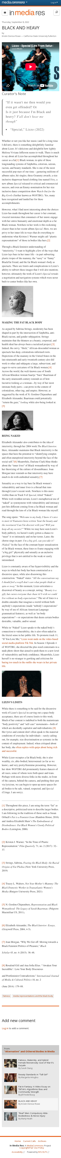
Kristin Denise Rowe (11, 36)
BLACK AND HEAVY (27, 1101)
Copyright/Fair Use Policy (31, 1147)
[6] (15, 461)
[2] (48, 240)
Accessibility (17, 1152)
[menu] (5, 12)
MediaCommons (35, 1145)
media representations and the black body (33, 996)
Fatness (6, 996)
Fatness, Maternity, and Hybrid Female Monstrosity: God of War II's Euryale (36, 1063)
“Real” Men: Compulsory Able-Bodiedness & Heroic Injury (33, 1114)
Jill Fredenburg (28, 1094)
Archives (42, 1141)
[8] (54, 728)
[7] (41, 477)
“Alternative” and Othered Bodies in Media (29, 1051)
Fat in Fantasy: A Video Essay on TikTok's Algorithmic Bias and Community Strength (34, 1089)
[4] (50, 367)
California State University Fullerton (40, 36)
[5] (3, 406)
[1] (17, 160)
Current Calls (29, 1141)
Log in (53, 2)
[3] (53, 344)
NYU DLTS (42, 1152)
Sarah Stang (26, 1068)
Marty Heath (26, 1118)
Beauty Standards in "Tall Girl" (33, 1074)
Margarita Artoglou (29, 1077)
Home (18, 1141)
